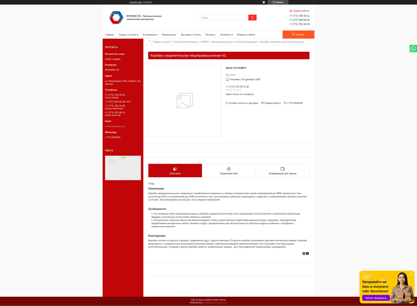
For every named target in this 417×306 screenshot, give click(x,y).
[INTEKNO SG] (116, 17)
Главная (109, 34)
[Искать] (252, 17)
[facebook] (303, 254)
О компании (149, 34)
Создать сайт (135, 2)
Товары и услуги (127, 34)
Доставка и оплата (191, 34)
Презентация (169, 34)
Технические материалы (186, 41)
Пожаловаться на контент (215, 303)
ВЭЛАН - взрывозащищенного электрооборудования (229, 41)
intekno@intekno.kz (115, 126)
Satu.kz (223, 300)
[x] (307, 254)
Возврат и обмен (246, 34)
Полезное (225, 34)
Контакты (210, 34)
